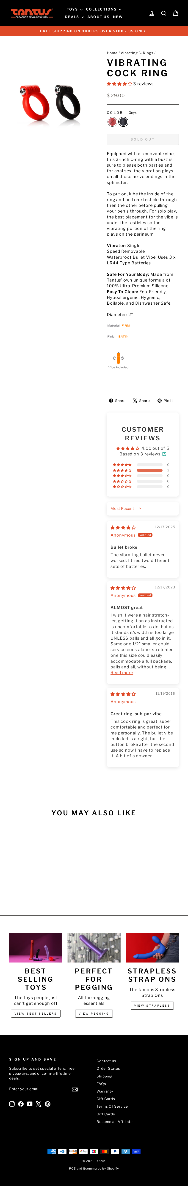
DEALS (72, 17)
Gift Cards (106, 1099)
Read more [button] (122, 672)
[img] (123, 527)
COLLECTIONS (102, 9)
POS (72, 1168)
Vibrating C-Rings (137, 53)
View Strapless (152, 1005)
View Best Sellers (35, 1013)
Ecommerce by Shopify (101, 1168)
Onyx (123, 121)
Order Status (108, 1068)
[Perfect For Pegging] (94, 948)
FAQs (101, 1084)
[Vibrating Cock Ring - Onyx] (31, 888)
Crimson (112, 121)
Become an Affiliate (115, 1122)
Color (122, 113)
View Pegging (94, 1013)
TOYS (73, 9)
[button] (120, 83)
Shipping (105, 1076)
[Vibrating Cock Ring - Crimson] (25, 888)
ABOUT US (98, 17)
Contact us (106, 1061)
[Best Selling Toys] (35, 948)
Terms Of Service (112, 1106)
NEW (118, 17)
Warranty (105, 1091)
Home (112, 53)
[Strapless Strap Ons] (152, 948)
